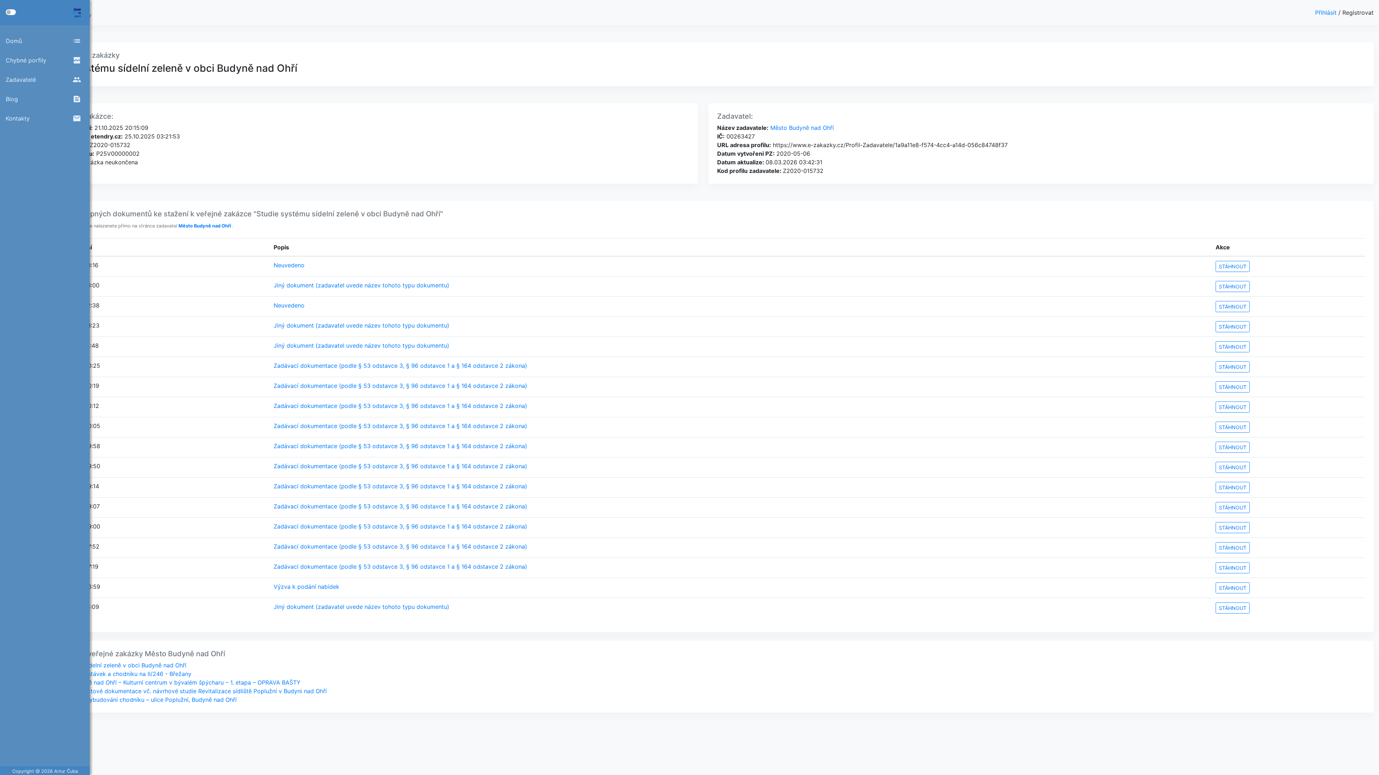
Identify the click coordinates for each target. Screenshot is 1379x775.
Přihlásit (1326, 12)
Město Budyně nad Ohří (801, 127)
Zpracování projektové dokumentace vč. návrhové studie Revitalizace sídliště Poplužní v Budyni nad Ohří (184, 691)
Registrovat (1358, 12)
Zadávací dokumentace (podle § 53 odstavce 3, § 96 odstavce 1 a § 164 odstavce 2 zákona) (400, 365)
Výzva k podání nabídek (306, 586)
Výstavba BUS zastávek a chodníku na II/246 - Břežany (116, 673)
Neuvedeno (289, 265)
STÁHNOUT (1232, 266)
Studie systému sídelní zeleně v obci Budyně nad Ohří (113, 665)
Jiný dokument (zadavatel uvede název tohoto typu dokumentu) (361, 285)
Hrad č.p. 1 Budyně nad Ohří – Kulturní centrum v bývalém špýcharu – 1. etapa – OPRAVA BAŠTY (171, 682)
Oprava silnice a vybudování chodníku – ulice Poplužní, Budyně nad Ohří (139, 699)
